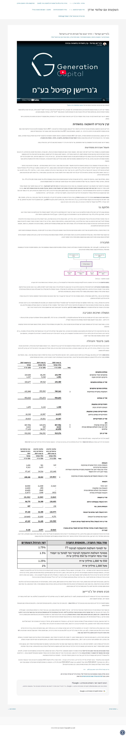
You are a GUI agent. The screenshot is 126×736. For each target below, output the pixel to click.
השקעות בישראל (96, 37)
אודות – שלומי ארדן (78, 3)
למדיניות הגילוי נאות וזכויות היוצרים (92, 676)
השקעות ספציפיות (86, 37)
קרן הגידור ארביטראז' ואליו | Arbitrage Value (71, 16)
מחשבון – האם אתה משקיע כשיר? (41, 10)
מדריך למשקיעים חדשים (60, 10)
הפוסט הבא (12, 709)
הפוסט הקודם (113, 709)
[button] (72, 3)
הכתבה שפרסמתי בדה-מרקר (75, 105)
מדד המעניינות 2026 (78, 10)
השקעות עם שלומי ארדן (103, 9)
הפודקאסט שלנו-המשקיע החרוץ (25, 3)
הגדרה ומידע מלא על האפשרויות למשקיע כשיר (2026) (52, 3)
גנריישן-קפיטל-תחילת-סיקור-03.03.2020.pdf (98, 669)
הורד (84, 669)
